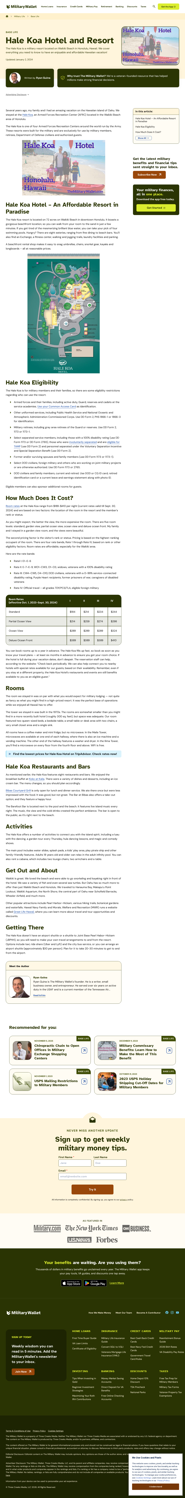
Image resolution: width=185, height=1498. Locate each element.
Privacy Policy (39, 1431)
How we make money (100, 1312)
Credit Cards (76, 6)
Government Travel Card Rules (140, 1357)
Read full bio (39, 995)
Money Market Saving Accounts (112, 1380)
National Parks (138, 1392)
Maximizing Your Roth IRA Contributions (83, 1397)
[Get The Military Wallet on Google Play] (95, 1283)
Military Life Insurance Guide (113, 1340)
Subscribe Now (147, 174)
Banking (120, 6)
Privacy (123, 1199)
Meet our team (124, 1312)
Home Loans (47, 6)
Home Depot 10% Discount (139, 1380)
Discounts (132, 6)
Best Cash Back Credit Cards (142, 1340)
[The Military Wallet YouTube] (177, 1313)
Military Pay (92, 6)
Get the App (167, 6)
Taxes (143, 6)
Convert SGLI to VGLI (112, 1346)
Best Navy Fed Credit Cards (141, 1348)
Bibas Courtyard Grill (18, 790)
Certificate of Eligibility (84, 1348)
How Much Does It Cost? (148, 132)
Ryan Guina (43, 78)
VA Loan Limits (80, 1343)
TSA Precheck (137, 1387)
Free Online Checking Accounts (112, 1397)
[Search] (154, 6)
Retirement (106, 6)
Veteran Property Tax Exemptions (170, 1394)
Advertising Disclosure (16, 94)
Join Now (21, 1371)
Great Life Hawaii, (24, 912)
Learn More (117, 1283)
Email (63, 1170)
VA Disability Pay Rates (171, 1352)
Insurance (62, 6)
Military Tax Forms (169, 1387)
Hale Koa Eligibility (145, 126)
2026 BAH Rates (168, 1346)
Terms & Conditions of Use (18, 1431)
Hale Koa (27, 114)
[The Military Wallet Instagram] (172, 1313)
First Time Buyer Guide (84, 1338)
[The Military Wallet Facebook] (167, 1313)
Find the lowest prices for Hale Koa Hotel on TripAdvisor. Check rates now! (65, 754)
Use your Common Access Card (56, 406)
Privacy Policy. (163, 1480)
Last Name (100, 1157)
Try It (92, 1189)
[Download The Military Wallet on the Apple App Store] (71, 1283)
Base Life (12, 32)
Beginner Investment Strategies (83, 1389)
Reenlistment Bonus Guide (170, 1340)
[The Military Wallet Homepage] (22, 6)
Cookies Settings (55, 1431)
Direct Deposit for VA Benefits (112, 1389)
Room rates (13, 506)
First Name (66, 1157)
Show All (142, 138)
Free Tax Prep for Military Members (168, 1380)
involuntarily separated (83, 442)
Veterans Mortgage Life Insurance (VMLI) (113, 1354)
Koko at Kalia (36, 779)
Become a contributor (149, 1312)
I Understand (155, 1487)
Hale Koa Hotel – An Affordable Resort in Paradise (155, 120)
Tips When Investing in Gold (84, 1380)
